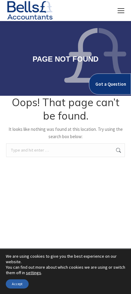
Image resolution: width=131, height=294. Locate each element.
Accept (17, 283)
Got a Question (110, 84)
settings (33, 272)
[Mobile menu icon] (121, 11)
